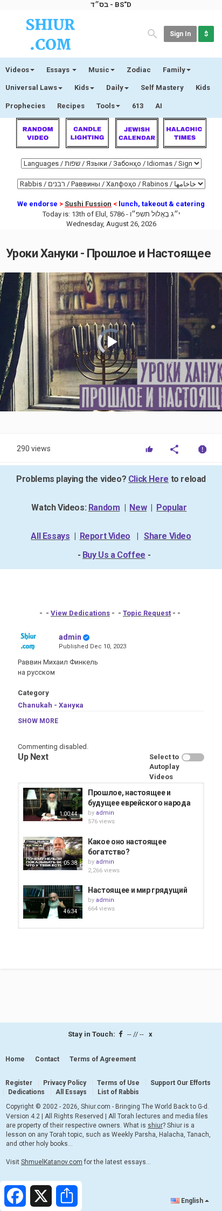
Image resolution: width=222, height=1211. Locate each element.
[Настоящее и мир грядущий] (52, 902)
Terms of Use (118, 1083)
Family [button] (174, 70)
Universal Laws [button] (31, 87)
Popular (171, 507)
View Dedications (80, 613)
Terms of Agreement (103, 1059)
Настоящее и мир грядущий (138, 890)
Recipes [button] (71, 106)
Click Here (148, 479)
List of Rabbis (118, 1092)
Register (18, 1083)
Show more (38, 721)
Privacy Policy (64, 1083)
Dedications (26, 1092)
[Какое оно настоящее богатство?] (52, 853)
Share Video (167, 536)
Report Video (105, 536)
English (192, 1201)
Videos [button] (17, 70)
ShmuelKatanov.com (51, 1162)
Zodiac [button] (139, 70)
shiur (155, 1125)
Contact (47, 1059)
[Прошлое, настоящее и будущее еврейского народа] (52, 804)
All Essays (50, 536)
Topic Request (147, 613)
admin (70, 637)
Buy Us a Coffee (113, 555)
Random (104, 507)
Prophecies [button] (25, 106)
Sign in (180, 34)
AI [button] (158, 106)
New (138, 507)
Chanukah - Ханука (51, 705)
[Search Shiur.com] (152, 33)
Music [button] (98, 70)
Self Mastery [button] (162, 87)
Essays (58, 70)
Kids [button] (81, 87)
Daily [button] (114, 87)
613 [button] (137, 106)
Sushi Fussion (88, 204)
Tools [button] (105, 106)
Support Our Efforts (180, 1083)
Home (15, 1059)
